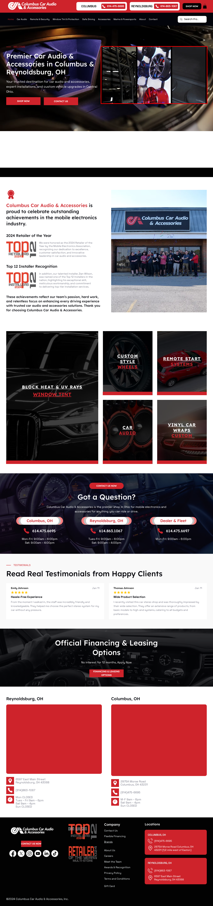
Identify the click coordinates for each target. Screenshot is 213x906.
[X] (21, 853)
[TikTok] (54, 853)
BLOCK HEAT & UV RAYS (52, 387)
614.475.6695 (44, 530)
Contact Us (111, 830)
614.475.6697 (177, 530)
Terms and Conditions (117, 878)
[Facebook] (12, 853)
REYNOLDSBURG (141, 6)
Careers (108, 856)
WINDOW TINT (52, 394)
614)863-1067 (163, 870)
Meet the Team (113, 861)
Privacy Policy (112, 873)
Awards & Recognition (117, 867)
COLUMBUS (88, 6)
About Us (109, 850)
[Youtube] (37, 853)
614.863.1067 (110, 530)
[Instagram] (29, 853)
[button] (205, 6)
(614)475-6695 (130, 792)
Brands (108, 841)
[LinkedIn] (46, 853)
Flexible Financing (115, 836)
